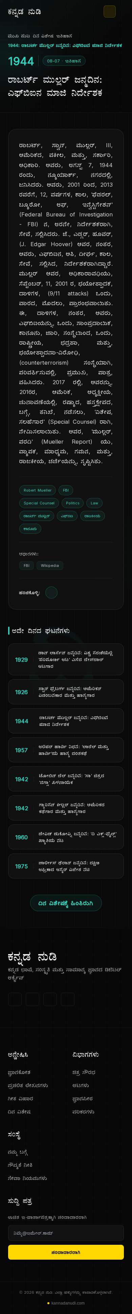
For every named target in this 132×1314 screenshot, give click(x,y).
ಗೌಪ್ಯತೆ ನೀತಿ (20, 1165)
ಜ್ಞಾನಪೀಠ (83, 1098)
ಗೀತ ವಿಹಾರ (21, 1098)
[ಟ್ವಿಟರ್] (32, 999)
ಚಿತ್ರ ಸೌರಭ (84, 1072)
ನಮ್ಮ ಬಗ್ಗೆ (18, 1152)
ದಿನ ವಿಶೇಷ (43, 35)
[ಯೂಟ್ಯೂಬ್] (50, 999)
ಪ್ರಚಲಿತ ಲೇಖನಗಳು (28, 1085)
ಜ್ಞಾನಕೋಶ (19, 1072)
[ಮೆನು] (121, 11)
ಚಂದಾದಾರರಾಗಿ (66, 1252)
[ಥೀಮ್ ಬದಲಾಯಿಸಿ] (110, 11)
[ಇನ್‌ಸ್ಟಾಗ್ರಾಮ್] (67, 999)
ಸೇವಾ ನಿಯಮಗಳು (27, 1178)
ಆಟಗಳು (81, 1085)
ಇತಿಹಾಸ (64, 35)
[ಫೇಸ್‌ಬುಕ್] (15, 999)
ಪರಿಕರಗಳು (84, 1111)
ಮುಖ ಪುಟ (19, 35)
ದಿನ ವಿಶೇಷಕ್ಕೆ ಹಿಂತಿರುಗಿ (66, 903)
